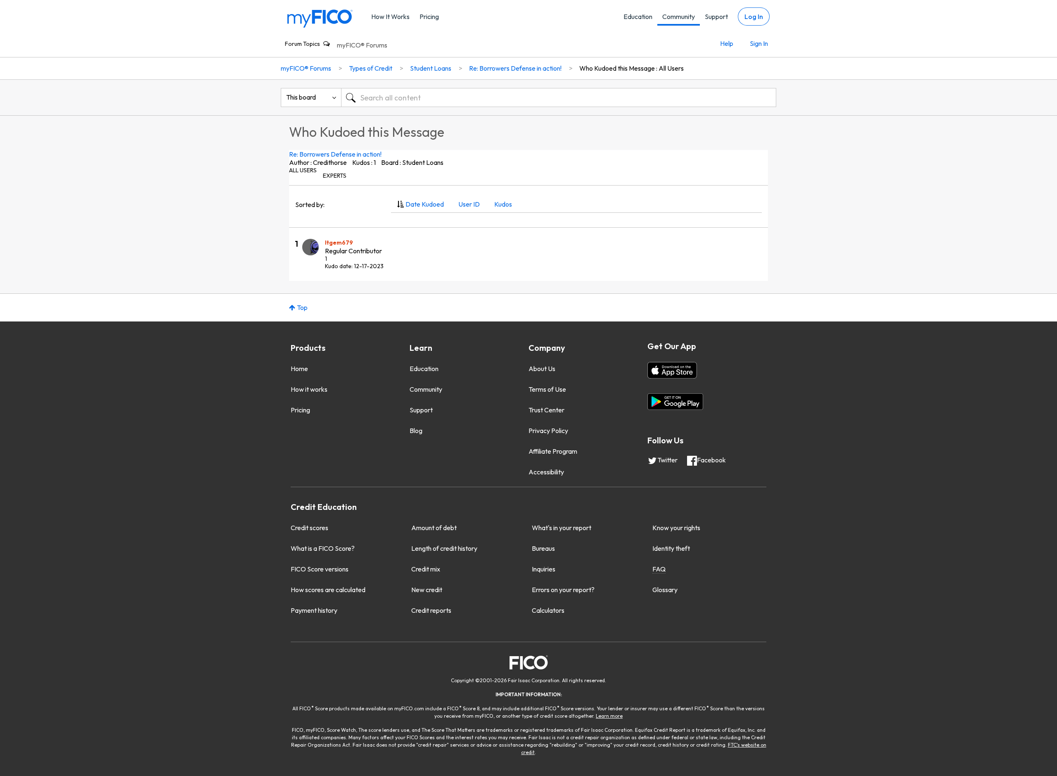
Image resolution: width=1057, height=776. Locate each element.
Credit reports (431, 610)
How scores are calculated (328, 590)
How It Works (390, 16)
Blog (416, 430)
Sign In (759, 43)
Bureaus (543, 548)
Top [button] (302, 307)
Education (637, 16)
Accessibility (546, 472)
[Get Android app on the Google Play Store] (675, 402)
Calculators (548, 610)
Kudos (503, 204)
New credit (426, 590)
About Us (541, 368)
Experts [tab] (334, 175)
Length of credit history (444, 548)
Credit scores (309, 528)
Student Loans (430, 68)
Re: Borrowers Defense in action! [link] (515, 68)
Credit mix (425, 569)
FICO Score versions (319, 569)
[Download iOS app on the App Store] (672, 370)
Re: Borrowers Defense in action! (335, 154)
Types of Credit (370, 68)
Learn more (609, 716)
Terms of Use (547, 389)
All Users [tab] (303, 170)
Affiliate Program (552, 451)
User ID (469, 204)
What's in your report (561, 528)
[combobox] (558, 97)
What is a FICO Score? (323, 548)
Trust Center (546, 410)
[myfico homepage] (320, 18)
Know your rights (676, 528)
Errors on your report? (563, 590)
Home (299, 368)
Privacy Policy (548, 430)
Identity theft (671, 548)
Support (716, 16)
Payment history (314, 610)
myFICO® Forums (362, 45)
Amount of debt (434, 528)
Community (678, 16)
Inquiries (543, 569)
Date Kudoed (424, 204)
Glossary (665, 590)
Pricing (429, 16)
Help (726, 43)
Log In (753, 16)
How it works (309, 389)
